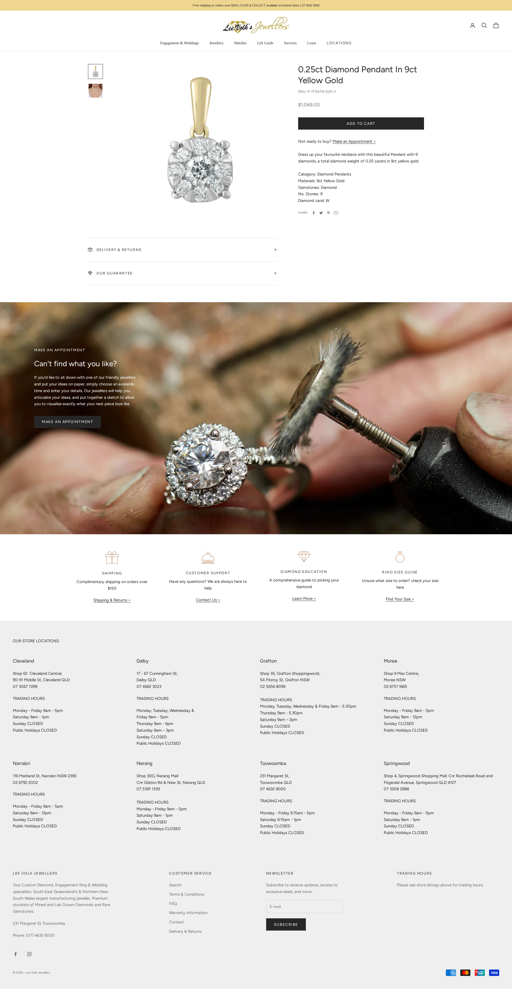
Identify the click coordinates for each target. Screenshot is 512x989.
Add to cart (361, 123)
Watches (240, 43)
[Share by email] (336, 213)
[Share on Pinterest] (328, 213)
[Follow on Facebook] (15, 954)
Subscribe (286, 924)
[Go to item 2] (95, 90)
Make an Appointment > (354, 141)
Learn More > (304, 598)
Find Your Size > (400, 599)
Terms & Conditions (186, 894)
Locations (339, 43)
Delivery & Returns (185, 931)
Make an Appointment (67, 422)
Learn (311, 43)
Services (290, 43)
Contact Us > (208, 599)
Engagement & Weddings (179, 43)
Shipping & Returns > (112, 600)
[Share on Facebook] (313, 213)
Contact (176, 922)
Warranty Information (188, 912)
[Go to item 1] (95, 71)
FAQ (173, 903)
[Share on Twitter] (321, 213)
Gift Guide (265, 43)
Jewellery (216, 43)
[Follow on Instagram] (29, 954)
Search (175, 885)
